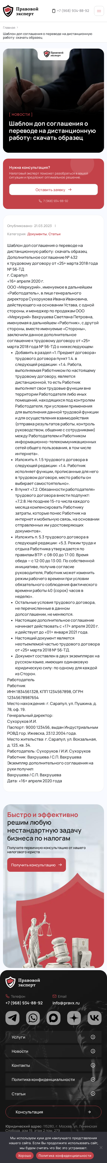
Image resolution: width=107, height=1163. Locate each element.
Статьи (54, 233)
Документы (37, 233)
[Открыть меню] (99, 11)
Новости (20, 1051)
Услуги (18, 1037)
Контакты (21, 1065)
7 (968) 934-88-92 (55, 201)
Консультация (29, 1112)
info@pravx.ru (66, 1002)
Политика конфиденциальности (43, 1079)
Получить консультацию (33, 864)
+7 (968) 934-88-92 (73, 10)
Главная (9, 27)
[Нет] (100, 1147)
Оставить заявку (50, 189)
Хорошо (24, 1156)
